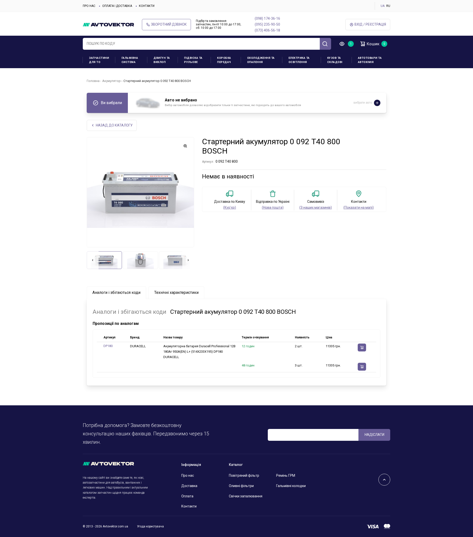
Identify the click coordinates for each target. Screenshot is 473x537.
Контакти (146, 6)
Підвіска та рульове (193, 60)
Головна (93, 81)
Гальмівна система (129, 60)
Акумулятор (111, 81)
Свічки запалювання (245, 496)
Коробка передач (224, 60)
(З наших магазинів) (315, 207)
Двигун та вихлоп (161, 60)
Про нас (89, 6)
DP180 (108, 346)
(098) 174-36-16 (267, 18)
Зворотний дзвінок (169, 24)
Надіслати (374, 435)
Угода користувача (150, 526)
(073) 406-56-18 (267, 30)
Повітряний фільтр (244, 475)
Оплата (187, 496)
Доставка (189, 486)
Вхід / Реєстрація (370, 24)
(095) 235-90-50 (267, 24)
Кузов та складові (334, 60)
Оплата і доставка (117, 6)
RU (388, 6)
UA (383, 6)
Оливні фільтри (241, 486)
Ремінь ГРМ (285, 475)
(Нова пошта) (273, 207)
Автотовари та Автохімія (370, 60)
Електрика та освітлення (299, 60)
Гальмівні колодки (291, 486)
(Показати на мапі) (358, 207)
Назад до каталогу (114, 125)
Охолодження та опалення (261, 60)
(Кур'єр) (229, 207)
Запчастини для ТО (99, 60)
